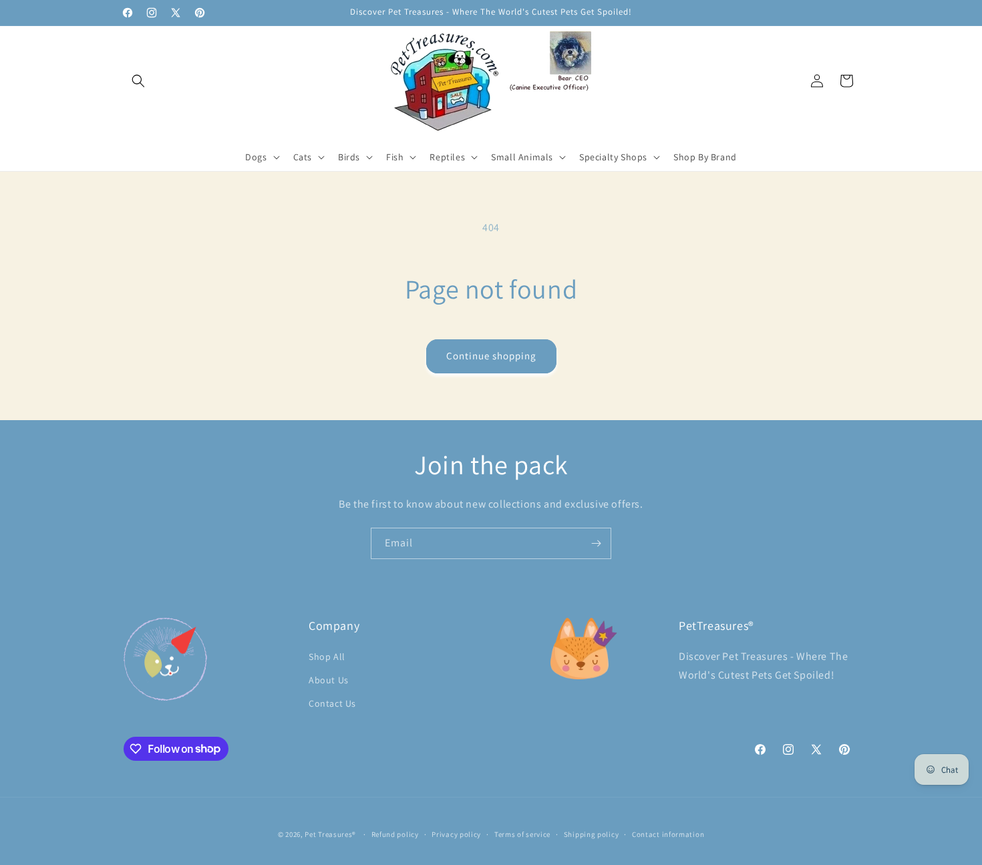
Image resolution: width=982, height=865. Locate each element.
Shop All (327, 656)
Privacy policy (456, 833)
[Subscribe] (596, 543)
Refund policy (395, 833)
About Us (329, 679)
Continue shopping (491, 355)
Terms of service (522, 833)
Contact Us (332, 703)
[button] (138, 81)
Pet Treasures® (330, 834)
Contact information (668, 833)
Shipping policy (591, 833)
